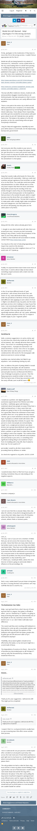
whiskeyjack (11, 526)
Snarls (9, 165)
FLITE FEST (17, 812)
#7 (35, 330)
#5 (35, 264)
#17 (35, 747)
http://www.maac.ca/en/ (18, 240)
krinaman (10, 257)
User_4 (6, 36)
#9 (35, 468)
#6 (35, 288)
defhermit (10, 280)
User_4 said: (6, 719)
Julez (8, 137)
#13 (35, 578)
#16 (35, 715)
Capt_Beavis (11, 500)
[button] (2, 10)
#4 (35, 221)
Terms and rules (14, 821)
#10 (35, 490)
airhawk (10, 571)
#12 (35, 533)
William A (10, 483)
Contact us (5, 821)
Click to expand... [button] (18, 693)
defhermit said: (7, 678)
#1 (35, 49)
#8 (35, 396)
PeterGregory (12, 214)
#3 (35, 172)
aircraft (21, 36)
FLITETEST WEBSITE (7, 812)
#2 (35, 144)
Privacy (22, 821)
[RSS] (2, 823)
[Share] (32, 49)
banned (27, 36)
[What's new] (30, 11)
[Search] (35, 11)
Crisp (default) (7, 818)
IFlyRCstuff (11, 389)
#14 (35, 601)
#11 (35, 507)
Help (27, 821)
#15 (35, 669)
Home (32, 821)
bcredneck (10, 740)
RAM (8, 461)
